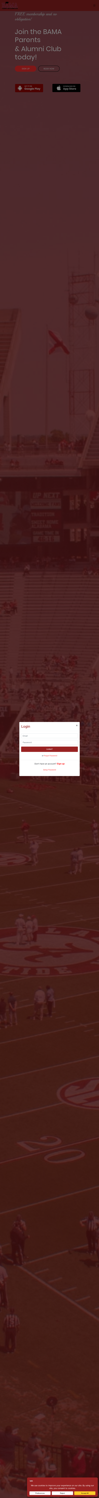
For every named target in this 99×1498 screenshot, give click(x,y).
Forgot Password (50, 756)
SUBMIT (49, 749)
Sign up (61, 763)
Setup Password (49, 770)
